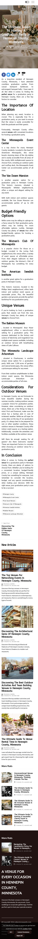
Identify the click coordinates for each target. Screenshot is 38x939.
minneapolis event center (11, 497)
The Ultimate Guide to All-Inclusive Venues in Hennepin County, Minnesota (23, 804)
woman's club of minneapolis (12, 504)
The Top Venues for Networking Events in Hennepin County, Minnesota (16, 578)
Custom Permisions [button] (23, 932)
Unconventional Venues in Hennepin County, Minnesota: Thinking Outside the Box (23, 776)
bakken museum (9, 510)
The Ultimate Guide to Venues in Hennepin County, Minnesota (23, 790)
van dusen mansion (9, 501)
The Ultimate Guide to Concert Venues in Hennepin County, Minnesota (23, 859)
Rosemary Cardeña (14, 46)
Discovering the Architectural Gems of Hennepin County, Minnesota (17, 634)
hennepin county (9, 494)
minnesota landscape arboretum (13, 514)
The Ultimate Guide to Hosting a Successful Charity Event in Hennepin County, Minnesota (23, 818)
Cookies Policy (27, 928)
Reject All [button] (19, 935)
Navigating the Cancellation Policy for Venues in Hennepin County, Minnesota (23, 846)
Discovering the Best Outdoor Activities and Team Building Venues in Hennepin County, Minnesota (17, 686)
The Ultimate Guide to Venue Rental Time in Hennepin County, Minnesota (17, 742)
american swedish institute (12, 507)
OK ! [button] (11, 932)
